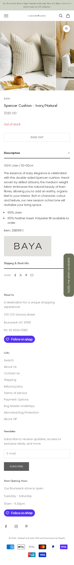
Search (9, 360)
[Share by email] (31, 275)
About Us (10, 367)
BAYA (7, 98)
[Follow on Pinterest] (26, 526)
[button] (37, 153)
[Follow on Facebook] (6, 526)
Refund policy (13, 386)
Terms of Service (15, 393)
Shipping (10, 380)
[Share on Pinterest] (26, 275)
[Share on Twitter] (20, 275)
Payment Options (16, 399)
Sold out (37, 137)
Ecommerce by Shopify (54, 538)
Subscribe (16, 466)
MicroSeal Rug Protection (21, 412)
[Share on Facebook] (15, 275)
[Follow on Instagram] (16, 526)
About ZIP (10, 419)
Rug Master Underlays (19, 406)
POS (37, 538)
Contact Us (12, 373)
